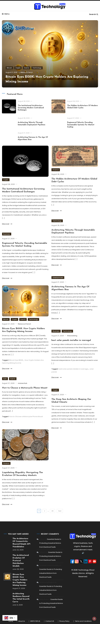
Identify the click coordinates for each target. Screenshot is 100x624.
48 (52, 511)
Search (92, 14)
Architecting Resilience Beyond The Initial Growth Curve (21, 598)
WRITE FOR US (35, 621)
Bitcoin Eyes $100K (16, 360)
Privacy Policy (64, 621)
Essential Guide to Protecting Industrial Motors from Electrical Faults (50, 543)
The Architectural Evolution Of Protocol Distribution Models (21, 560)
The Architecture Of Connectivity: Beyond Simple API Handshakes (21, 543)
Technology (37, 68)
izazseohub (22, 383)
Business (6, 234)
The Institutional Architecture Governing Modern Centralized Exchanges (31, 108)
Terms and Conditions (83, 621)
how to (26, 68)
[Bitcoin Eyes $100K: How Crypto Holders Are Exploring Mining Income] (7, 576)
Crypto (17, 68)
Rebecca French (27, 72)
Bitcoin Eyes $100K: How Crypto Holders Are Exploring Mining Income (20, 579)
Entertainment (58, 278)
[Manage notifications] (94, 619)
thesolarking (72, 336)
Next (59, 511)
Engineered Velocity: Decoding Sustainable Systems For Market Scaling (80, 125)
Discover (6, 224)
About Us (21, 621)
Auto (5, 379)
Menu (7, 14)
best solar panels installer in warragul (71, 340)
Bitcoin (9, 68)
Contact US (49, 621)
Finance (56, 170)
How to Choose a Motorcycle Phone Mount (24, 388)
